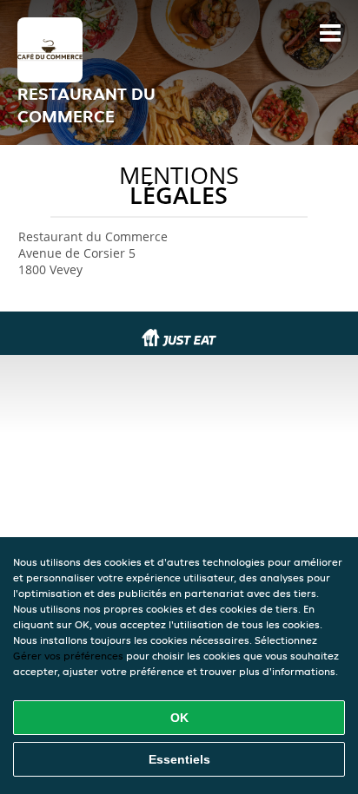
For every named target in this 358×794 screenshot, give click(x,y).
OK (179, 718)
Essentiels (179, 759)
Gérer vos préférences (68, 655)
